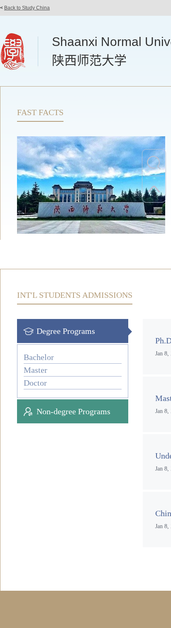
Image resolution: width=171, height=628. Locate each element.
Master (35, 369)
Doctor (35, 382)
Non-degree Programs (73, 411)
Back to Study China (27, 8)
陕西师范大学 (89, 60)
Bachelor (39, 357)
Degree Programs (66, 331)
